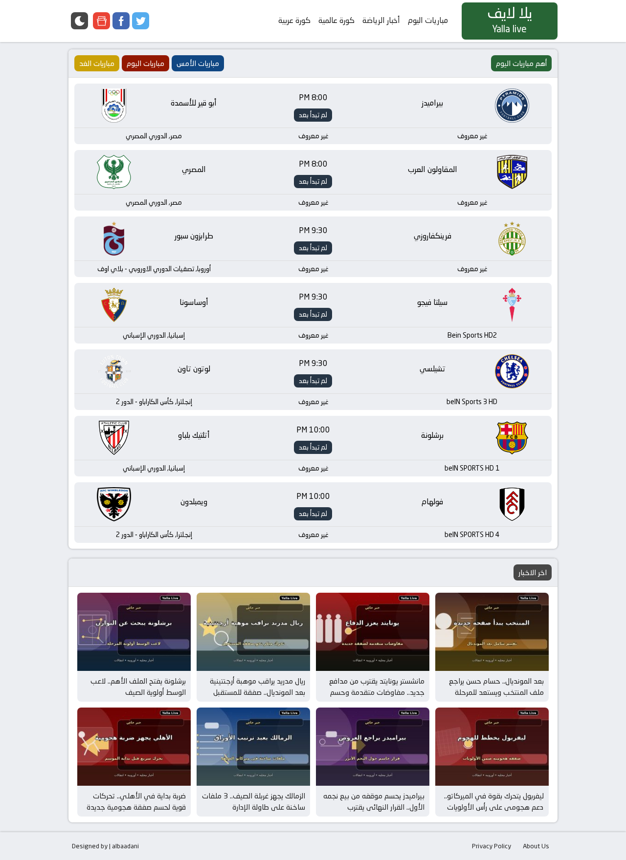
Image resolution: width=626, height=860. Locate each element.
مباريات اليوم (428, 20)
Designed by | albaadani (105, 846)
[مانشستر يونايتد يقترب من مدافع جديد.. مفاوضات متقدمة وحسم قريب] (372, 632)
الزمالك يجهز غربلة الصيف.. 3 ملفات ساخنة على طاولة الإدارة (253, 801)
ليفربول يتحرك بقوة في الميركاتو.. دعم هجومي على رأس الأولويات (494, 801)
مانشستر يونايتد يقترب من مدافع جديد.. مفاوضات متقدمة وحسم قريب (377, 692)
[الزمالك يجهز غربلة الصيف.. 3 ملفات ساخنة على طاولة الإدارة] (253, 747)
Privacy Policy (491, 846)
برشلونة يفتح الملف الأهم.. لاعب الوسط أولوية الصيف (138, 686)
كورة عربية (294, 20)
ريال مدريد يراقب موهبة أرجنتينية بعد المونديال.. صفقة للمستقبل (257, 686)
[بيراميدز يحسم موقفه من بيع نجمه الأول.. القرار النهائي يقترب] (372, 747)
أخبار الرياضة (381, 20)
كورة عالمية (336, 20)
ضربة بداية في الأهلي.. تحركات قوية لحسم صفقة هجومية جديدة (136, 801)
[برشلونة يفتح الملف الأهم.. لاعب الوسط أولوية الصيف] (134, 632)
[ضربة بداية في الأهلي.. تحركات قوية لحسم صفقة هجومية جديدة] (134, 747)
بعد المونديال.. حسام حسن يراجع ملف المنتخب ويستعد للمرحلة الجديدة (496, 692)
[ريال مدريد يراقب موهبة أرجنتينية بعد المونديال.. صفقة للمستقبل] (253, 632)
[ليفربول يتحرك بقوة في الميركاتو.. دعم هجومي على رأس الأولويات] (492, 747)
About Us (536, 846)
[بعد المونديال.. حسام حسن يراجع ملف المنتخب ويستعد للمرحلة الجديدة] (492, 632)
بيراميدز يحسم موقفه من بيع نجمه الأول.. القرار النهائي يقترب (374, 801)
